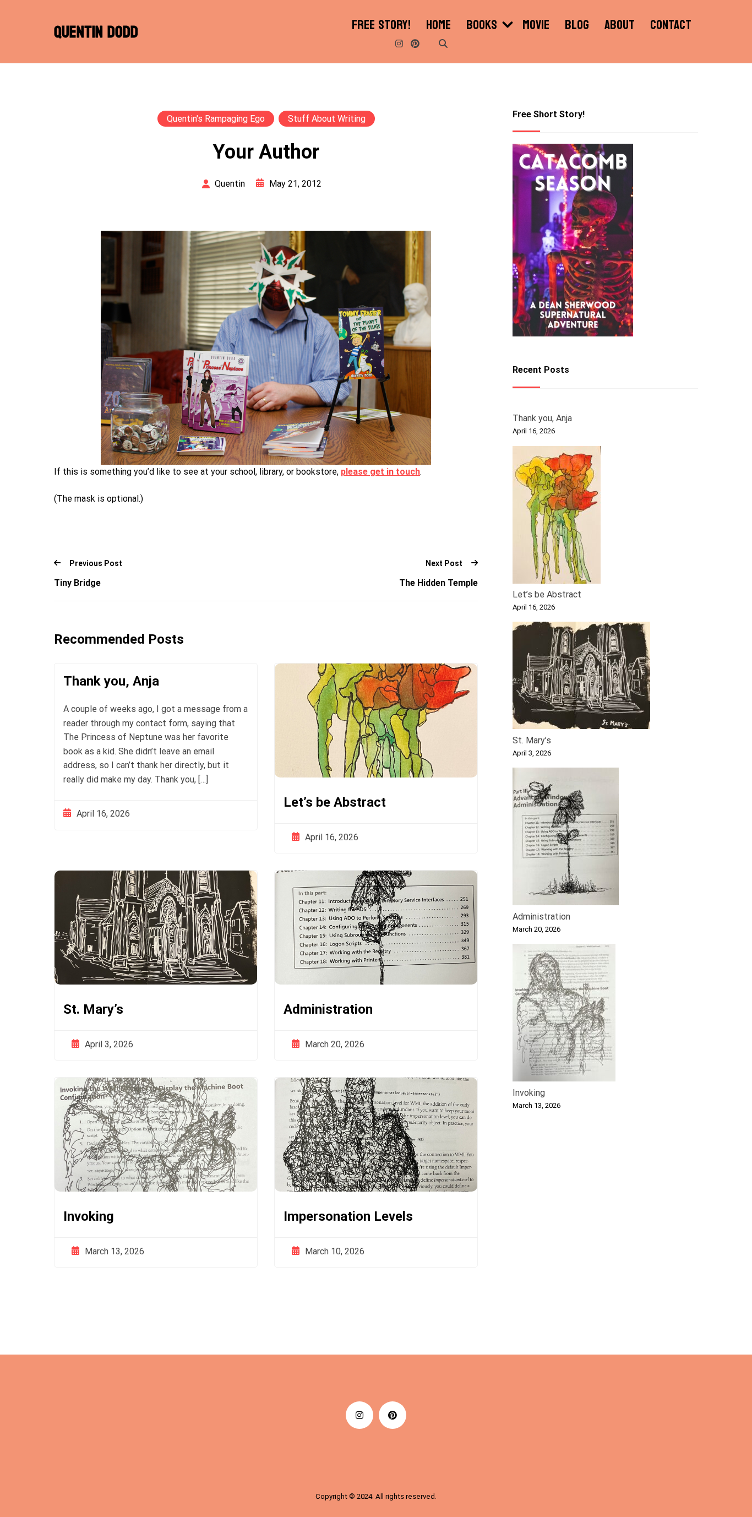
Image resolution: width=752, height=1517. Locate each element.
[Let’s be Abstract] (557, 516)
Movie (535, 25)
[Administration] (566, 839)
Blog (577, 25)
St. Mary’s (93, 1009)
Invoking (88, 1216)
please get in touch (380, 471)
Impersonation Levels (348, 1216)
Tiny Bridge (77, 583)
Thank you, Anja (111, 681)
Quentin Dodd (96, 32)
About (619, 25)
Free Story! (381, 25)
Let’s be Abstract (335, 802)
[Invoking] (564, 1015)
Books (481, 25)
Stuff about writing (327, 118)
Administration (328, 1009)
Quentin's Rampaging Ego (216, 118)
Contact (670, 25)
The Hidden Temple (438, 583)
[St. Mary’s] (581, 677)
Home (438, 25)
